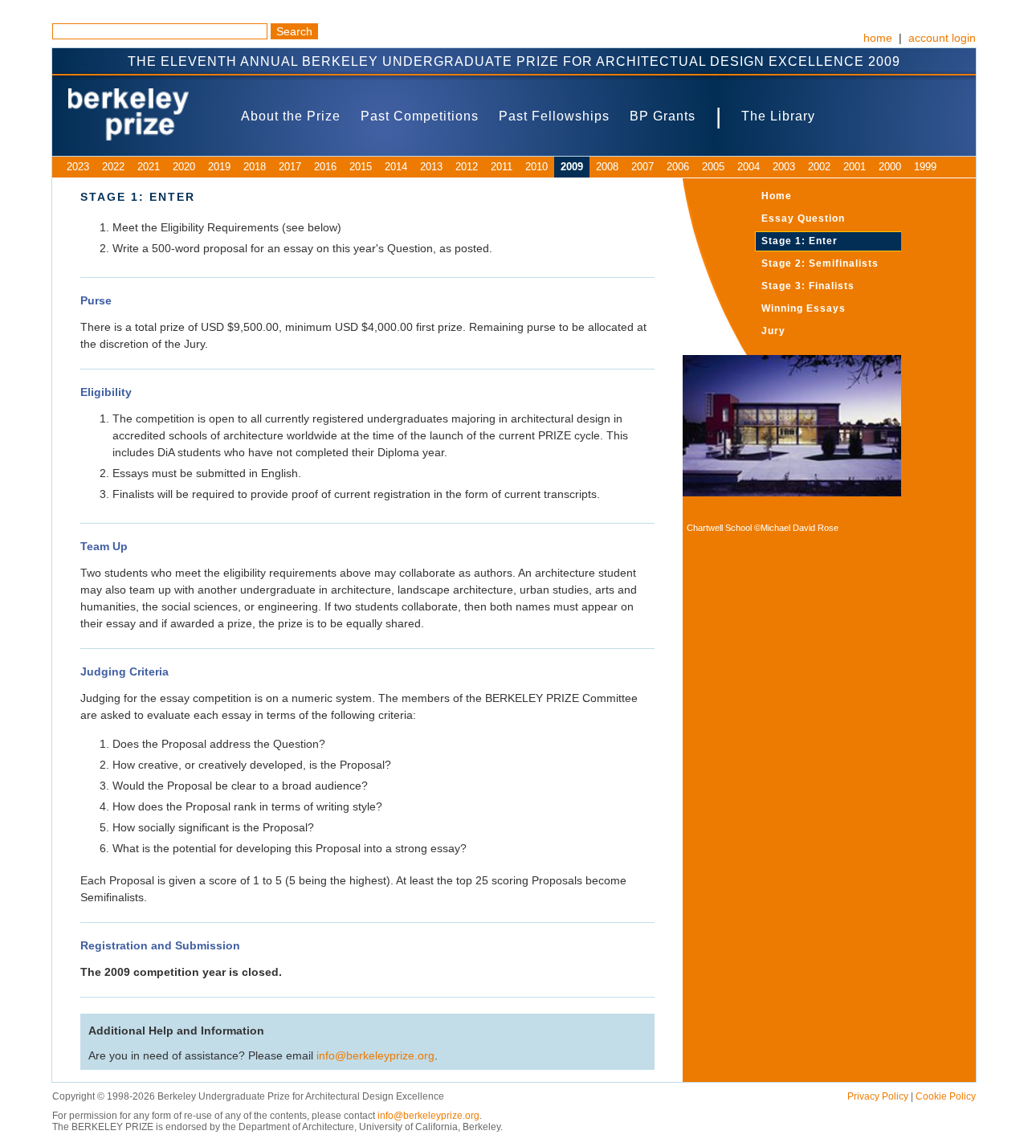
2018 (254, 167)
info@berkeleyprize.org (375, 1055)
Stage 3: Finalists (808, 286)
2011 (501, 167)
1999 (925, 167)
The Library (778, 116)
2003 (784, 167)
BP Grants (663, 116)
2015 (360, 167)
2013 (431, 167)
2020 (184, 167)
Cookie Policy (946, 1096)
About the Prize (291, 116)
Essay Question (803, 218)
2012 (466, 167)
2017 (290, 167)
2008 (607, 167)
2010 (536, 167)
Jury (773, 331)
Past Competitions (420, 116)
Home (776, 196)
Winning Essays (803, 308)
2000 (890, 167)
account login (942, 37)
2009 (572, 167)
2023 (78, 167)
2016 (325, 167)
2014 (396, 167)
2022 (113, 167)
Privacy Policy (877, 1096)
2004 (748, 167)
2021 (148, 167)
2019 (219, 167)
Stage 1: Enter (799, 241)
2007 (642, 167)
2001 (854, 167)
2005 (713, 167)
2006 (678, 167)
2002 (819, 167)
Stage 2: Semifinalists (820, 263)
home (877, 37)
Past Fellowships (554, 116)
